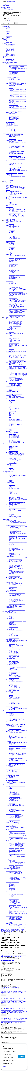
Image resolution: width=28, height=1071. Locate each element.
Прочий (10, 555)
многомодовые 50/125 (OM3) (15, 322)
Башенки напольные (13, 446)
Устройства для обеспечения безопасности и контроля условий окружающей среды (16, 719)
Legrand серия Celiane (11, 618)
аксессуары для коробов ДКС (15, 455)
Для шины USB (12, 131)
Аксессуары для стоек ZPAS (15, 817)
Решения (5, 39)
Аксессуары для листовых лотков (16, 256)
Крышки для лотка (13, 233)
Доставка (8, 28)
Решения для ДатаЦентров (15, 851)
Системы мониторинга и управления (12, 710)
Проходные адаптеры (11, 395)
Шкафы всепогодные (11, 826)
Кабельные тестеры (13, 165)
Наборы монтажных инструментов (17, 159)
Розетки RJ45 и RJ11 (13, 635)
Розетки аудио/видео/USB (15, 676)
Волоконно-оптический (14, 554)
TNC (10, 415)
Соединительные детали (14, 238)
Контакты (8, 27)
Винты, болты (12, 485)
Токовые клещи (12, 139)
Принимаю (21, 1056)
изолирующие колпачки (14, 419)
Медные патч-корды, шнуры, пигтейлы (15, 333)
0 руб (9, 20)
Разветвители (12, 74)
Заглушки (11, 261)
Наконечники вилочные (14, 874)
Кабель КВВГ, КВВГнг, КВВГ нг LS (17, 211)
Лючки (10, 448)
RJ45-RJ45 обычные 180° (14, 340)
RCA (10, 336)
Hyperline (11, 387)
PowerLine (11, 128)
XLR (10, 418)
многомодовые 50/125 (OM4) (15, 323)
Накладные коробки (13, 661)
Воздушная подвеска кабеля (12, 472)
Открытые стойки (13, 601)
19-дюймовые (12, 861)
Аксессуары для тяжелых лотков (16, 259)
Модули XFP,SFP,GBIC (14, 116)
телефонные (11, 349)
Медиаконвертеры (10, 122)
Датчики (11, 715)
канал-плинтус (12, 457)
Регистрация (6, 5)
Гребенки (11, 896)
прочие (10, 733)
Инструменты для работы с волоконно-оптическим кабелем (18, 527)
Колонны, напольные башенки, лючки (15, 445)
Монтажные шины (13, 298)
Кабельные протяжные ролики (16, 292)
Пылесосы (11, 177)
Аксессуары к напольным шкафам (17, 593)
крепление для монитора (14, 797)
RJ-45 (10, 409)
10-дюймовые (12, 860)
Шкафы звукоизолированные (15, 852)
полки (10, 801)
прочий (10, 196)
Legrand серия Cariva (11, 612)
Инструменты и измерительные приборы (12, 133)
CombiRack (11, 243)
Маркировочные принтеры (15, 500)
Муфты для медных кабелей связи (17, 364)
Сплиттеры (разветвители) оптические (18, 368)
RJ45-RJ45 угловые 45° (14, 343)
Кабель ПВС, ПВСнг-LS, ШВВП (16, 216)
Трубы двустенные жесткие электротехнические (12, 776)
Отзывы (8, 31)
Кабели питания (12, 920)
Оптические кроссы (10, 369)
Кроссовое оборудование (14, 566)
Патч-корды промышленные (15, 394)
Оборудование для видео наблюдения (14, 721)
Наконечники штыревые (14, 879)
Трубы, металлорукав (11, 590)
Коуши (10, 477)
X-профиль (11, 227)
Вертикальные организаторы (15, 850)
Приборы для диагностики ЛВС (16, 169)
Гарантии (8, 33)
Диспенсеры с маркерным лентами (17, 496)
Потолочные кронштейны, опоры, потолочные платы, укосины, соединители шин (17, 304)
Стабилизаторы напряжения (15, 111)
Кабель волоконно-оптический (13, 186)
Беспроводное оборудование (12, 77)
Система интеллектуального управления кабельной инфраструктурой (15, 725)
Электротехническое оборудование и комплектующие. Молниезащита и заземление (14, 869)
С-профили (11, 469)
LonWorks (11, 201)
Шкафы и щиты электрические (13, 829)
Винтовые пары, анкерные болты (16, 288)
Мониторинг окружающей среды (16, 810)
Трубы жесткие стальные (12, 780)
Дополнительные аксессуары (15, 682)
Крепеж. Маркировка (8, 471)
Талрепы (11, 480)
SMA (10, 412)
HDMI (10, 335)
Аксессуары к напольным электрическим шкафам (15, 595)
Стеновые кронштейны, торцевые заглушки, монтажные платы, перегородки (17, 312)
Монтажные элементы (14, 270)
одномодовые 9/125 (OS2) (15, 326)
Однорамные (12, 821)
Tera (10, 414)
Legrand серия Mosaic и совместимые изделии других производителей (16, 641)
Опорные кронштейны (14, 299)
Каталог (5, 38)
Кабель (5, 181)
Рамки (10, 616)
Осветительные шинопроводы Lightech (18, 926)
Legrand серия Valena (11, 664)
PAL (10, 406)
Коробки (11, 623)
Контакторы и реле (13, 906)
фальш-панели (12, 803)
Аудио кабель (9, 182)
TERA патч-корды (13, 344)
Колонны (11, 447)
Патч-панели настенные (14, 384)
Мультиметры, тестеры (14, 540)
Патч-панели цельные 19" (15, 385)
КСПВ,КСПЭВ (12, 194)
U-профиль (11, 244)
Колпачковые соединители (15, 905)
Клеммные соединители (14, 902)
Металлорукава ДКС (11, 765)
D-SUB (10, 402)
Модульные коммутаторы (15, 118)
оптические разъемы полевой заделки (17, 421)
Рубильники (11, 909)
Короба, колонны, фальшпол (12, 577)
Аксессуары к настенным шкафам (16, 596)
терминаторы (12, 426)
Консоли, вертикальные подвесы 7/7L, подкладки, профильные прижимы (18, 294)
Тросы (10, 481)
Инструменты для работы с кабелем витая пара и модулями (17, 529)
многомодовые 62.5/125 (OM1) (16, 324)
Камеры (10, 716)
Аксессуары (11, 78)
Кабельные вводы (13, 509)
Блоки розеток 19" (13, 792)
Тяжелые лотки (12, 278)
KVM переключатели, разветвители (14, 63)
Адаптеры (11, 680)
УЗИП (10, 890)
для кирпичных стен (13, 707)
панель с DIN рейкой (13, 800)
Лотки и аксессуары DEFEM (15, 559)
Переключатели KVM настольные (17, 71)
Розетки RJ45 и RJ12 (13, 652)
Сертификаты (9, 36)
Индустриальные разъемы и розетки (17, 392)
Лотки (10, 296)
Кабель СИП (12, 218)
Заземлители (12, 885)
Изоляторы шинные (13, 900)
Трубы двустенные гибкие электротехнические (12, 773)
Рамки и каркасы (13, 686)
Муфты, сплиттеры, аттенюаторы (14, 362)
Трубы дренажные (10, 777)
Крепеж (10, 922)
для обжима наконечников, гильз (16, 145)
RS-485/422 (11, 203)
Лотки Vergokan (9, 281)
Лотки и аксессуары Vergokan (15, 560)
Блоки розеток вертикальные (15, 917)
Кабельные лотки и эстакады (10, 220)
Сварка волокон (9, 45)
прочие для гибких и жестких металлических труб (15, 736)
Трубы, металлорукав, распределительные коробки (15, 730)
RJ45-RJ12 (11, 339)
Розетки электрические (14, 638)
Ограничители (12, 271)
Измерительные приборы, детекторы (14, 134)
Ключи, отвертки (13, 537)
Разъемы (8, 398)
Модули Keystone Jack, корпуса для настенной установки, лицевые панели (18, 354)
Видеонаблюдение (10, 54)
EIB (9, 199)
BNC (10, 334)
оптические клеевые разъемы (15, 420)
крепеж (10, 795)
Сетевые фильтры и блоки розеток (17, 610)
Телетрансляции (10, 46)
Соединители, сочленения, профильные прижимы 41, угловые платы (18, 309)
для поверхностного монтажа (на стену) (18, 708)
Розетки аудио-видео (13, 636)
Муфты (10, 570)
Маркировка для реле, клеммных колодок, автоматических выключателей (18, 499)
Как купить (8, 29)
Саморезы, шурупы (13, 489)
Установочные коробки (11, 706)
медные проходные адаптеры (15, 396)
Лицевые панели (13, 567)
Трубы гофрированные (11, 771)
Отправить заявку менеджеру (7, 960)
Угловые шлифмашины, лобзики (16, 179)
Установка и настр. (10, 50)
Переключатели (12, 625)
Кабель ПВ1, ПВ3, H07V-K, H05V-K (17, 215)
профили (11, 788)
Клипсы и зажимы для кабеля (15, 510)
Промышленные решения (12, 391)
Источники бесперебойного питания (17, 522)
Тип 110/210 (11, 332)
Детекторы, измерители (14, 135)
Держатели (11, 884)
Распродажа (6, 519)
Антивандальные (13, 866)
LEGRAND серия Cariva (14, 435)
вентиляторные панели (14, 793)
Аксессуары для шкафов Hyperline (17, 843)
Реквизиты (8, 32)
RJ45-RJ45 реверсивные (14, 341)
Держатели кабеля (13, 260)
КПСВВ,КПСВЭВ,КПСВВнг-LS (16, 193)
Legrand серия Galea (10, 639)
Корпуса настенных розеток (15, 565)
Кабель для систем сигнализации (13, 191)
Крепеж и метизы (10, 482)
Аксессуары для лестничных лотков (17, 255)
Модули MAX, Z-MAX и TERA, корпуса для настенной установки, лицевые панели (17, 357)
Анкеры (10, 483)
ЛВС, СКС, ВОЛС (10, 48)
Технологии (9, 40)
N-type (10, 404)
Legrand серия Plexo (10, 658)
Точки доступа (12, 82)
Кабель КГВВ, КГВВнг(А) (15, 213)
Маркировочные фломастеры (15, 503)
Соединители (12, 880)
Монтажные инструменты (15, 156)
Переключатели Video (14, 73)
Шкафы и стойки (10, 591)
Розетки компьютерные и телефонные (17, 442)
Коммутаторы (12, 114)
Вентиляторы (12, 808)
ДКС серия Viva (9, 691)
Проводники (12, 888)
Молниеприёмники (13, 886)
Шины (10, 914)
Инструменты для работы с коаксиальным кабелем (15, 532)
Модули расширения (13, 117)
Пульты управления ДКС (14, 825)
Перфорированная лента (14, 513)
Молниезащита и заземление (12, 882)
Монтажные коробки (13, 451)
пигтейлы (11, 327)
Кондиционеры (12, 809)
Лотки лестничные (13, 265)
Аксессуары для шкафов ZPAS (16, 845)
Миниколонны (12, 449)
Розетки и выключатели (14, 576)
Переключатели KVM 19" (15, 67)
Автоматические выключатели (16, 894)
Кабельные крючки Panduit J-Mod (13, 221)
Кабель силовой (9, 207)
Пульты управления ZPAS (15, 823)
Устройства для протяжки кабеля (16, 545)
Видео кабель (9, 184)
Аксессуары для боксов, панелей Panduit (18, 373)
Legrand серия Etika (10, 629)
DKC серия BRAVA (13, 432)
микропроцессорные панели (15, 798)
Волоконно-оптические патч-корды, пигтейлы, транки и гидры (14, 319)
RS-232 (10, 202)
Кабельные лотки (10, 556)
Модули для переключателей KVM (17, 66)
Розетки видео (12, 689)
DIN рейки (11, 892)
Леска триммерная (10, 44)
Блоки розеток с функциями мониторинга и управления (15, 919)
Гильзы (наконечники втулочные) (16, 872)
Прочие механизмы (13, 614)
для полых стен (12, 709)
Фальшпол (8, 464)
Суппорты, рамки (13, 663)
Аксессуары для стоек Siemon (15, 816)
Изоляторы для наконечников (15, 873)
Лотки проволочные (13, 269)
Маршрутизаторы (10, 120)
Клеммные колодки (13, 901)
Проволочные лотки (13, 237)
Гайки (10, 486)
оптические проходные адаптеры (16, 397)
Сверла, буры (12, 544)
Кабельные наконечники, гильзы (13, 871)
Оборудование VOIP (11, 123)
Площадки (11, 514)
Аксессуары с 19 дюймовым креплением (15, 791)
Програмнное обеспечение (15, 729)
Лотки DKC (9, 254)
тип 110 (10, 350)
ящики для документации (15, 804)
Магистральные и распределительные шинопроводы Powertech (17, 925)
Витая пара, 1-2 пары (13, 548)
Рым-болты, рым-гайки (14, 488)
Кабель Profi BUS (13, 204)
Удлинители (11, 75)
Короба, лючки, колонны (9, 443)
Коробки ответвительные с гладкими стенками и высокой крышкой (17, 751)
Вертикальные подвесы (14, 287)
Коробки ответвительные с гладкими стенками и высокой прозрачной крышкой (17, 754)
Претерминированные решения (13, 386)
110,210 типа (12, 400)
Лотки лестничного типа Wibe (13, 285)
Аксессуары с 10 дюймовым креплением (15, 786)
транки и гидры (12, 328)
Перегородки (12, 272)
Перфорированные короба (15, 459)
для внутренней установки (15, 704)
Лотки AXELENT (10, 225)
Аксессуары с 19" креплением (16, 600)
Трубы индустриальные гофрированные (15, 782)
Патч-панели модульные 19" (15, 383)
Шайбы (10, 492)
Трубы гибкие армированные (13, 769)
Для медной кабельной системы (16, 726)
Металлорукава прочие (11, 767)
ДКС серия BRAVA (10, 679)
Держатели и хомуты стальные (16, 732)
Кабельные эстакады (11, 222)
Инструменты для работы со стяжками (18, 536)
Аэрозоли (11, 505)
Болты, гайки (12, 230)
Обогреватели (12, 811)
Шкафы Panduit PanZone (14, 867)
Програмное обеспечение (12, 125)
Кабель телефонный (10, 219)
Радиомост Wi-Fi (10, 49)
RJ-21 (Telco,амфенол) (14, 338)
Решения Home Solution (11, 428)
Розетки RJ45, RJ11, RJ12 (14, 687)
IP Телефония (9, 42)
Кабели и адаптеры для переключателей (18, 65)
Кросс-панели (9, 329)
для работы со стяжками (14, 154)
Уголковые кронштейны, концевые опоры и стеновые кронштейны (17, 315)
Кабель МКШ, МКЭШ (14, 214)
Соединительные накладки (15, 277)
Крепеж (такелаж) (13, 262)
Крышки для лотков (13, 264)
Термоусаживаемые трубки (15, 516)
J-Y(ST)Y (11, 192)
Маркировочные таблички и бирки (17, 502)
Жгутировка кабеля (13, 506)
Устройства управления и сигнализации (18, 913)
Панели (10, 466)
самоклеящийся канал (14, 463)
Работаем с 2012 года (5, 8)
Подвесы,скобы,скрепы (14, 479)
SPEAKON (11, 413)
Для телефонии (12, 330)
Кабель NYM (12, 208)
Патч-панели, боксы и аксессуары (16, 571)
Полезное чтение (7, 57)
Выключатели (12, 619)
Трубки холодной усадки (14, 517)
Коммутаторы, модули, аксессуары (17, 523)
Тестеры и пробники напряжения (16, 137)
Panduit (10, 389)
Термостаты (11, 812)
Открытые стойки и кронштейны (13, 814)
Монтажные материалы (11, 504)
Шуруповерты (12, 180)
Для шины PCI (12, 129)
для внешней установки (14, 703)
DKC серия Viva (12, 434)
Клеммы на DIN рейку (14, 903)
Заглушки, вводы (13, 631)
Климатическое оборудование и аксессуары (16, 805)
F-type (10, 403)
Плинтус (11, 468)
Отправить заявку (4, 1042)
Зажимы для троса (13, 474)
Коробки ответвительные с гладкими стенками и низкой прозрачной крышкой (17, 758)
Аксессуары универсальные (15, 378)
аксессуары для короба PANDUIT (16, 453)
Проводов (3, 7)
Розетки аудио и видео (14, 655)
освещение (11, 799)
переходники (12, 423)
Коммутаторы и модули (11, 112)
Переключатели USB (13, 72)
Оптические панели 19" (14, 380)
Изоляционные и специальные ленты (17, 508)
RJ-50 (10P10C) (12, 411)
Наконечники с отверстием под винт (17, 878)
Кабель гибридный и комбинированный (15, 187)
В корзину (16, 958)
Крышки (11, 295)
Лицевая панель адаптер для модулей (17, 648)
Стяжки (10, 515)
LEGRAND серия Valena (14, 441)
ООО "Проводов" (10, 59)
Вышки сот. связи (10, 51)
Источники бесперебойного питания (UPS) (16, 83)
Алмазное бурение (10, 55)
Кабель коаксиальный (11, 205)
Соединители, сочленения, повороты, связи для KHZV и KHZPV (17, 307)
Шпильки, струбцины (14, 493)
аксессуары (11, 141)
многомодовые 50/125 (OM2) (15, 321)
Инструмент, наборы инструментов (14, 140)
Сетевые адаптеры (10, 126)
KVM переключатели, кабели (15, 521)
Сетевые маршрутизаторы (15, 80)
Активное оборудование (11, 520)
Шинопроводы (9, 923)
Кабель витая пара (10, 185)
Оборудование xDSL (11, 124)
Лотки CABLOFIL (10, 241)
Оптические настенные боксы (16, 379)
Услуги (5, 43)
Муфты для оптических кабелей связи (17, 366)
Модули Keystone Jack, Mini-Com (16, 568)
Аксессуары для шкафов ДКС (15, 846)
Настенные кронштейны (14, 820)
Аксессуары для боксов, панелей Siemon (18, 374)
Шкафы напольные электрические (17, 604)
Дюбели (10, 487)
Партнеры (8, 34)
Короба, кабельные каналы (12, 452)
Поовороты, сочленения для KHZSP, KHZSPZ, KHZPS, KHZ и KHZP (17, 301)
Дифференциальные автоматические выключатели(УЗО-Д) (17, 898)
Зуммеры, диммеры (13, 685)
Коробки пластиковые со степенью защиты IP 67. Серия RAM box (17, 763)
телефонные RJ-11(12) (14, 425)
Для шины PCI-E (13, 130)
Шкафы (10, 430)
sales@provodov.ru (11, 1)
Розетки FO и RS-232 (14, 651)
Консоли (11, 232)
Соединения (11, 276)
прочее (10, 789)
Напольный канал (13, 458)
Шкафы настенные (13, 605)
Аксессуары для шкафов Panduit (16, 844)
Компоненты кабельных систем (10, 317)
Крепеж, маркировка (11, 582)
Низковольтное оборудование (15, 608)
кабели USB (11, 346)
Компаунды (11, 511)
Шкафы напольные (13, 602)
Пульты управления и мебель (13, 822)
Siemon (10, 390)
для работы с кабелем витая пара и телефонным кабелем (17, 147)
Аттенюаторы (12, 363)
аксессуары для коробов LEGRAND (17, 454)
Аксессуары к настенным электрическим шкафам (15, 598)
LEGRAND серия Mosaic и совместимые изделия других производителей (15, 439)
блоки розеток (12, 787)
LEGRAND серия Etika (14, 436)
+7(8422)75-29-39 (9, 9)
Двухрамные (12, 818)
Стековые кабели (13, 119)
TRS (10, 417)
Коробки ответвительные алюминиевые (18, 744)
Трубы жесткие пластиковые (12, 778)
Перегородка (12, 236)
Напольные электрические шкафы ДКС (18, 835)
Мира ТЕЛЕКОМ (10, 60)
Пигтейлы (11, 347)
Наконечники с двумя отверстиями (17, 877)
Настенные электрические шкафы (16, 837)
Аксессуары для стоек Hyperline (16, 815)
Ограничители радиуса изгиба (16, 235)
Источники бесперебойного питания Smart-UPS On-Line (17, 104)
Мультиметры (12, 136)
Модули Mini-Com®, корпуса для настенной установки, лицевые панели (18, 360)
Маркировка (9, 494)
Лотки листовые (12, 266)
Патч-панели (9, 381)
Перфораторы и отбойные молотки (17, 176)
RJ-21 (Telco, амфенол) (14, 408)
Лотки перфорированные (14, 267)
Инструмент (11, 231)
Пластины (11, 273)
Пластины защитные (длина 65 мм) (17, 275)
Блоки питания (12, 113)
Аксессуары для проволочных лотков (17, 258)
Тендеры (8, 37)
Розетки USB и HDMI (14, 653)
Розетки (8, 431)
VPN (7, 53)
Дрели (10, 175)
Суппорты (11, 657)
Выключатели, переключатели (16, 613)
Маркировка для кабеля (14, 497)
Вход (4, 4)
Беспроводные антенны (14, 79)
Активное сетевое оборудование (10, 62)
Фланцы (11, 279)
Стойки (10, 239)
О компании (6, 26)
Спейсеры (11, 491)
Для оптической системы (14, 727)
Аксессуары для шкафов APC (15, 842)
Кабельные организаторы (15, 794)
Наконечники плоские (14, 875)
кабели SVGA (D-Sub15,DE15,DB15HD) (18, 345)
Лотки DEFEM (9, 242)
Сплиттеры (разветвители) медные (17, 367)
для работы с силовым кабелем (16, 153)
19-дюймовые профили (14, 226)
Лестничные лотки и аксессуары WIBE (18, 557)
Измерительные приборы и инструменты (15, 525)
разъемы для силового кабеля (15, 424)
